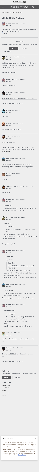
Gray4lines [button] (9, 92)
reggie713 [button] (9, 123)
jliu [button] (7, 173)
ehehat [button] (8, 332)
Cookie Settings (20, 449)
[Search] (33, 7)
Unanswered (19, 393)
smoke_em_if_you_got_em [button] (13, 186)
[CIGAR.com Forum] (19, 7)
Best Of (4, 395)
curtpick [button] (8, 136)
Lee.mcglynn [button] (9, 57)
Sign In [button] (14, 48)
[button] (3, 24)
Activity (4, 390)
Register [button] (24, 48)
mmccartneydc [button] (10, 158)
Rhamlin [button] (8, 110)
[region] (19, 448)
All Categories (6, 385)
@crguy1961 (6, 151)
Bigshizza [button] (8, 23)
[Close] (35, 439)
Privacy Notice (22, 455)
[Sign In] (36, 7)
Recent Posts (5, 388)
